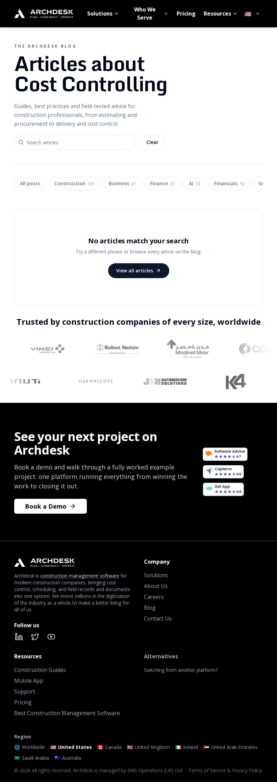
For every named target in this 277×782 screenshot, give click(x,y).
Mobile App (28, 680)
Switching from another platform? (181, 670)
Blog (150, 607)
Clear (152, 142)
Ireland (186, 747)
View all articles (134, 270)
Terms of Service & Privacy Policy (225, 770)
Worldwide (29, 747)
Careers (154, 597)
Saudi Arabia (31, 758)
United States (71, 747)
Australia (67, 758)
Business (122, 183)
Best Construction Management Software (67, 713)
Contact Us (158, 618)
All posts (30, 183)
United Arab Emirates (230, 747)
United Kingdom (148, 747)
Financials (229, 183)
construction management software (79, 575)
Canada (109, 747)
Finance (162, 183)
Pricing (186, 13)
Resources (217, 13)
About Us (156, 586)
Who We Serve (145, 13)
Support (24, 691)
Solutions (99, 13)
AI (194, 183)
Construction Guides (40, 670)
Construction (74, 183)
